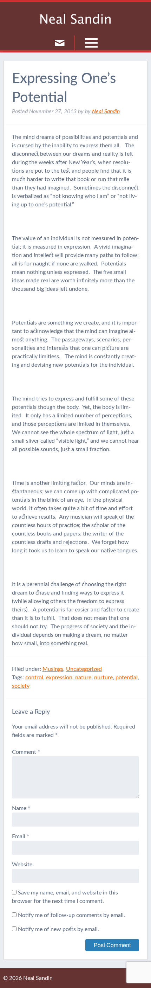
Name (21, 808)
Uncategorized (84, 669)
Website (22, 864)
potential (127, 677)
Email (20, 836)
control (34, 677)
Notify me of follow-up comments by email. (71, 915)
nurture (103, 677)
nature (83, 677)
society (20, 686)
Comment (26, 752)
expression (59, 677)
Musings (52, 669)
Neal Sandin (75, 19)
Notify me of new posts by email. (58, 929)
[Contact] (59, 43)
